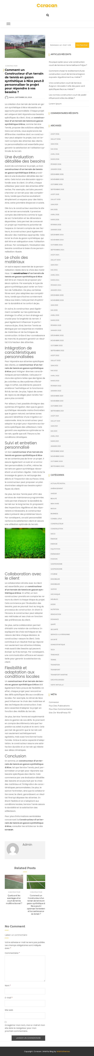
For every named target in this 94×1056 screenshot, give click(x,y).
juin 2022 (54, 365)
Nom (8, 985)
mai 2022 (54, 370)
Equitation (55, 549)
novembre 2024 (57, 240)
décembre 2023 (57, 295)
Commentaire (12, 953)
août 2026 (55, 134)
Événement (55, 554)
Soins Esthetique (58, 644)
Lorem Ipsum (55, 104)
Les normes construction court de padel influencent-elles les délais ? (67, 96)
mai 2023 (54, 310)
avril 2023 (55, 315)
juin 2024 (54, 265)
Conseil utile (56, 519)
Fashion (54, 559)
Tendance (55, 655)
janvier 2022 (56, 391)
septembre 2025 (57, 189)
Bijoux (53, 508)
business (54, 513)
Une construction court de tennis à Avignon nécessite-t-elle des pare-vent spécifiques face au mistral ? (67, 86)
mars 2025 (55, 219)
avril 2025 (55, 214)
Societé (54, 639)
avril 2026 (55, 154)
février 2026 (56, 164)
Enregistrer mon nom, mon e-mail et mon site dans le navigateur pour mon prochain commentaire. (25, 1028)
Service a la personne (60, 634)
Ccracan (47, 5)
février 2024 (56, 285)
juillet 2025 (55, 199)
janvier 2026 (56, 169)
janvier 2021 (56, 446)
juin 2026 (54, 144)
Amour (54, 493)
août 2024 (55, 255)
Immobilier (55, 579)
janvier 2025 (56, 230)
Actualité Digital (58, 483)
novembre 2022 (57, 340)
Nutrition (55, 609)
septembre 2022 (57, 350)
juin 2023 (54, 305)
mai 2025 (54, 209)
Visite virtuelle (57, 685)
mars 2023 (55, 320)
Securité (54, 629)
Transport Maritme (59, 675)
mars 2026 (55, 159)
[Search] (47, 15)
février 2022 (56, 386)
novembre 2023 (57, 300)
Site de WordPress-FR (60, 713)
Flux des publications (59, 706)
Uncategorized (57, 680)
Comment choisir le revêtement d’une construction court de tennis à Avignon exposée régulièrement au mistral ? (67, 74)
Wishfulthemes (63, 1051)
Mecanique (55, 594)
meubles (54, 599)
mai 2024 (54, 270)
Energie (54, 544)
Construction (57, 529)
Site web (9, 1010)
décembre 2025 (57, 174)
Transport (55, 670)
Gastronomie (56, 564)
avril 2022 (55, 375)
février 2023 (56, 325)
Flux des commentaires (60, 709)
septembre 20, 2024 (23, 97)
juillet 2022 (55, 360)
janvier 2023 (56, 330)
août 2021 (55, 416)
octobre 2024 (57, 245)
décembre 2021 (57, 396)
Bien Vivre (55, 503)
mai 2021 (54, 431)
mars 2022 (55, 381)
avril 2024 (55, 275)
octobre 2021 (56, 406)
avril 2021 (55, 436)
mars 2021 (55, 441)
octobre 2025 (56, 184)
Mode (53, 604)
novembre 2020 (57, 456)
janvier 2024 (56, 290)
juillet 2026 (55, 139)
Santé (53, 624)
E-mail (8, 997)
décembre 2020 (57, 451)
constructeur (20, 273)
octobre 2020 (57, 461)
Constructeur (11, 66)
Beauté (54, 498)
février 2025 (56, 224)
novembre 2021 (57, 401)
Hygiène (54, 574)
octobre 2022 (57, 345)
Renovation (56, 614)
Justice (54, 589)
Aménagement (57, 488)
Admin (11, 97)
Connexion (54, 702)
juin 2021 (54, 426)
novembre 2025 (57, 179)
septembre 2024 (57, 250)
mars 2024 (55, 280)
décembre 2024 (57, 235)
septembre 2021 (57, 411)
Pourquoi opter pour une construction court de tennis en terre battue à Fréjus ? (68, 63)
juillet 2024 (56, 260)
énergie (54, 539)
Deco (53, 534)
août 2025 (55, 194)
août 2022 (55, 355)
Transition (55, 665)
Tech (53, 649)
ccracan (9, 829)
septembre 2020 (57, 466)
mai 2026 (54, 149)
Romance (55, 619)
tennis (53, 660)
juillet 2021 (55, 421)
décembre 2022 (57, 335)
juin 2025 (54, 204)
